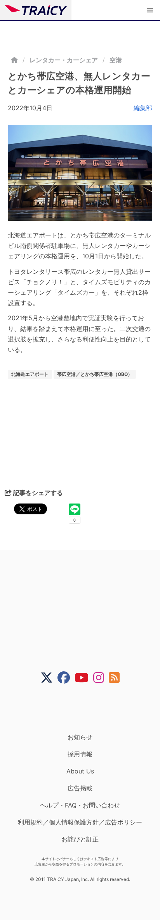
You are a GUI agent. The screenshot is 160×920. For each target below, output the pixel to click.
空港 (116, 60)
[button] (150, 10)
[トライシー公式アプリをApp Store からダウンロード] (85, 708)
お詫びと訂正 (80, 839)
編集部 (143, 108)
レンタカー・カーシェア (64, 60)
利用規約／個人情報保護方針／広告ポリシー (80, 822)
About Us (80, 771)
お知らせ (80, 737)
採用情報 (80, 754)
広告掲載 (80, 788)
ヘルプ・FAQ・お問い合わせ (80, 805)
